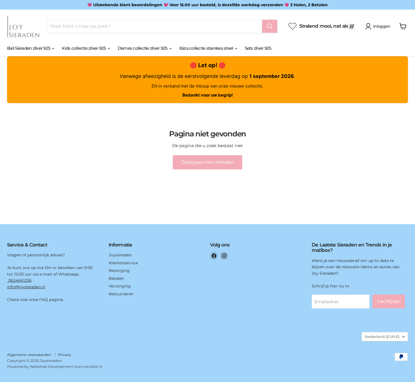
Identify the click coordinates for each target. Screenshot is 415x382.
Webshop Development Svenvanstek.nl (66, 366)
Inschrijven (388, 301)
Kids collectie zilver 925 (84, 48)
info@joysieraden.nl (26, 286)
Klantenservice (123, 262)
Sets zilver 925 (258, 48)
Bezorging (119, 270)
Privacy (64, 354)
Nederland (382, 336)
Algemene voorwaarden (29, 354)
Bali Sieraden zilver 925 (29, 48)
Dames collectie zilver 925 (143, 48)
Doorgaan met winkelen (207, 162)
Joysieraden (120, 254)
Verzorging (120, 286)
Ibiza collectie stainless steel (206, 48)
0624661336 (19, 280)
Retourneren (121, 293)
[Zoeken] (269, 26)
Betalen (116, 278)
